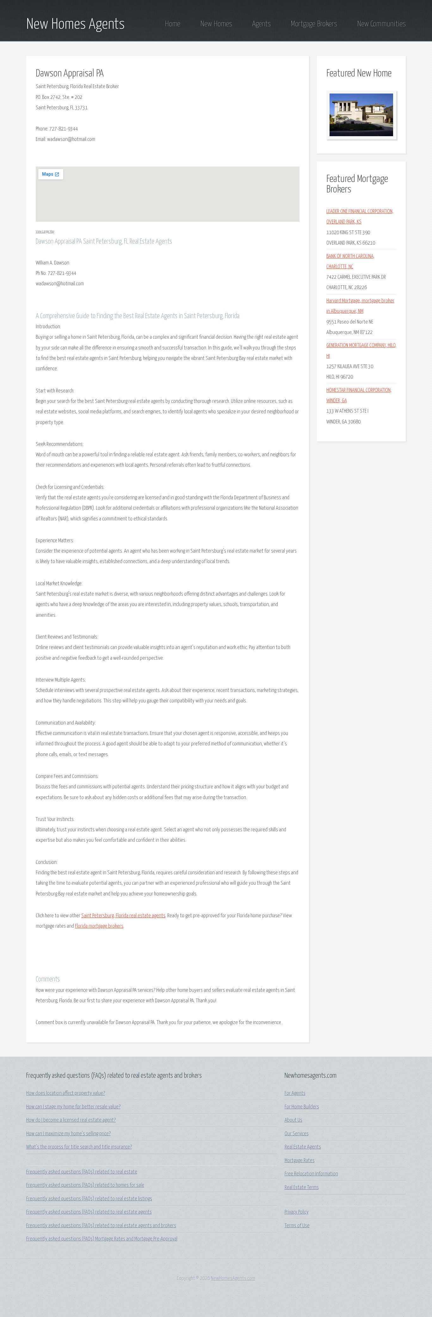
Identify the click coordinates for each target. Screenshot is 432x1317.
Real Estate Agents (303, 1147)
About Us (293, 1120)
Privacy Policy (297, 1212)
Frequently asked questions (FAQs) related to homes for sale (85, 1185)
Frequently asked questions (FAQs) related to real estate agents (89, 1212)
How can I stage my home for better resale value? (73, 1107)
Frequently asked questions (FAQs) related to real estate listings (89, 1199)
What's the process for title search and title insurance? (79, 1147)
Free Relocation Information (311, 1174)
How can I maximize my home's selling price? (68, 1134)
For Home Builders (302, 1107)
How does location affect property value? (65, 1093)
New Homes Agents (75, 24)
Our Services (297, 1134)
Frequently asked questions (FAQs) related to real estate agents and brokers (101, 1226)
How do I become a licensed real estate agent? (71, 1120)
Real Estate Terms (302, 1187)
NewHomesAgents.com (233, 1278)
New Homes (216, 24)
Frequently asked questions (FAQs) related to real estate (81, 1172)
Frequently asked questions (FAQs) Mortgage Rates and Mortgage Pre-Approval (101, 1239)
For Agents (295, 1093)
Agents (261, 24)
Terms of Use (297, 1226)
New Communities (381, 24)
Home (172, 24)
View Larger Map (45, 231)
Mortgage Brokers (314, 24)
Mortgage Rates (300, 1160)
